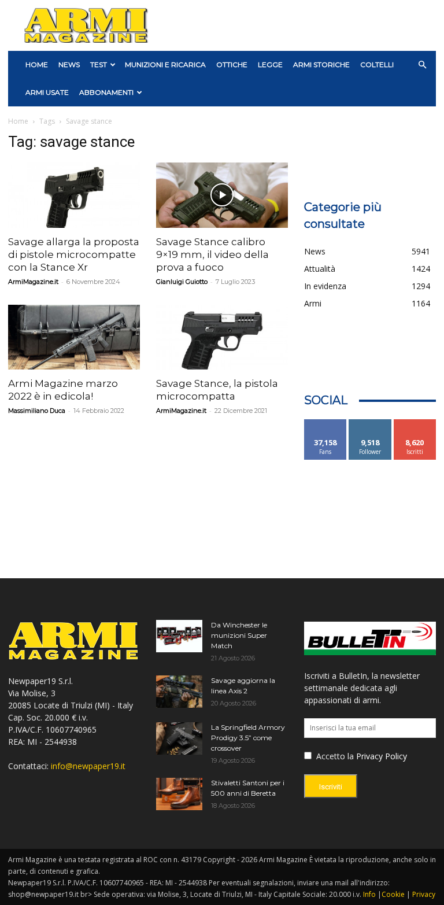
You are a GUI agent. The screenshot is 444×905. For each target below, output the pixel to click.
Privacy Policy (381, 756)
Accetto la (334, 756)
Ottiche (231, 64)
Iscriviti (414, 423)
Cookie (393, 894)
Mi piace (325, 423)
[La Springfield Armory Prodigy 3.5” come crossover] (179, 738)
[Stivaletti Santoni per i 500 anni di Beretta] (179, 794)
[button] (422, 65)
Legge (270, 64)
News (69, 64)
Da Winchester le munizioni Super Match (239, 635)
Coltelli (377, 64)
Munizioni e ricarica (165, 64)
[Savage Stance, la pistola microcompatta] (222, 337)
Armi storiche (321, 64)
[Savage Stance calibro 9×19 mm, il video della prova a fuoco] (222, 195)
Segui (370, 423)
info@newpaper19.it (88, 765)
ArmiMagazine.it (33, 282)
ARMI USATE (47, 92)
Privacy (423, 894)
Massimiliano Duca (36, 411)
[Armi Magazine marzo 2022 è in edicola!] (74, 337)
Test (98, 64)
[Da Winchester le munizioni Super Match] (179, 636)
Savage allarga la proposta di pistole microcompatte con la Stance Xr (73, 254)
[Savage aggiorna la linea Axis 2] (179, 691)
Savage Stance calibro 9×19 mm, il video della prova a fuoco (212, 254)
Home (18, 121)
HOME (36, 64)
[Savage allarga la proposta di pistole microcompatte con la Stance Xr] (74, 195)
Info (369, 894)
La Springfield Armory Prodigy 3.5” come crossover (248, 737)
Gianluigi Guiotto (182, 282)
